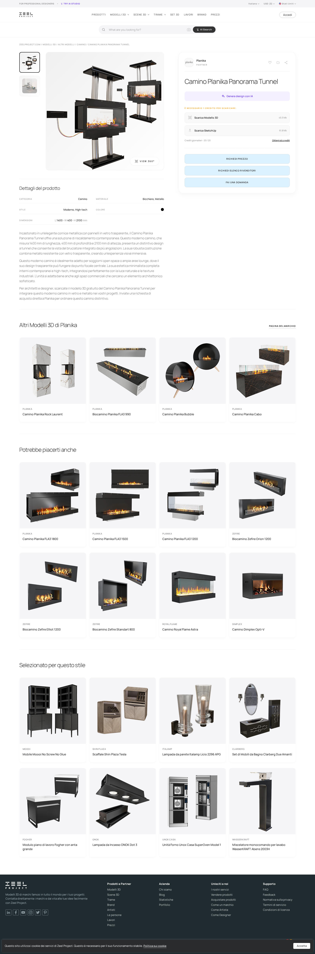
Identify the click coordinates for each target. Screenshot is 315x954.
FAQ (265, 889)
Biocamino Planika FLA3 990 (111, 414)
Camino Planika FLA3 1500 (110, 539)
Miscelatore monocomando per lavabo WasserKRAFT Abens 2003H (258, 847)
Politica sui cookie (154, 946)
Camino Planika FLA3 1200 (180, 539)
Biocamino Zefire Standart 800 (113, 629)
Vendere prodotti (222, 895)
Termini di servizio (274, 905)
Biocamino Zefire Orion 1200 (251, 539)
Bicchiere (148, 199)
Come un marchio (222, 905)
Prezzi (215, 14)
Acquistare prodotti (223, 900)
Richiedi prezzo (237, 158)
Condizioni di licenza (276, 910)
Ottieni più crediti (281, 140)
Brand (202, 14)
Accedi (287, 15)
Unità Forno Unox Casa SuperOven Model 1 (191, 845)
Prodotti (99, 14)
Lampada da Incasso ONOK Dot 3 (114, 845)
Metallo (159, 199)
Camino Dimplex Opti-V (248, 629)
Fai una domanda (237, 182)
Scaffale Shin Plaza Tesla (109, 754)
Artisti (111, 910)
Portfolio (164, 905)
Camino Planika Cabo (247, 414)
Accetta (302, 946)
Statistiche (166, 900)
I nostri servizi (220, 889)
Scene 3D (140, 14)
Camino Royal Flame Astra (180, 629)
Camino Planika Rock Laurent (43, 414)
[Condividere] (286, 62)
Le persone (114, 915)
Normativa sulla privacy (277, 900)
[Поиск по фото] (188, 29)
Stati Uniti (288, 3)
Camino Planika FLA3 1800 (40, 539)
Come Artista (219, 910)
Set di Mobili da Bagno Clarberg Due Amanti (262, 754)
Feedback (269, 895)
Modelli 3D (118, 14)
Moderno (68, 209)
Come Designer (221, 915)
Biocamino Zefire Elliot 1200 (42, 629)
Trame (158, 14)
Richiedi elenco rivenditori (237, 170)
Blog (162, 895)
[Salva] (270, 62)
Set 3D (174, 14)
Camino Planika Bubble (178, 414)
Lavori (188, 14)
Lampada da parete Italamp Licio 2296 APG (191, 754)
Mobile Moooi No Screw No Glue (44, 754)
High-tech (81, 209)
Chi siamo (165, 889)
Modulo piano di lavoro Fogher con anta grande (50, 847)
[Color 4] (162, 209)
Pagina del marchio (282, 326)
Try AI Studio (72, 3)
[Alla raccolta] (278, 62)
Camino (82, 199)
